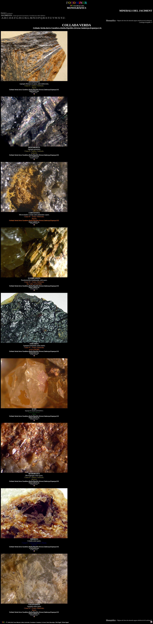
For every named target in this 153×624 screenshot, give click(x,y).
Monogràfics (111, 20)
